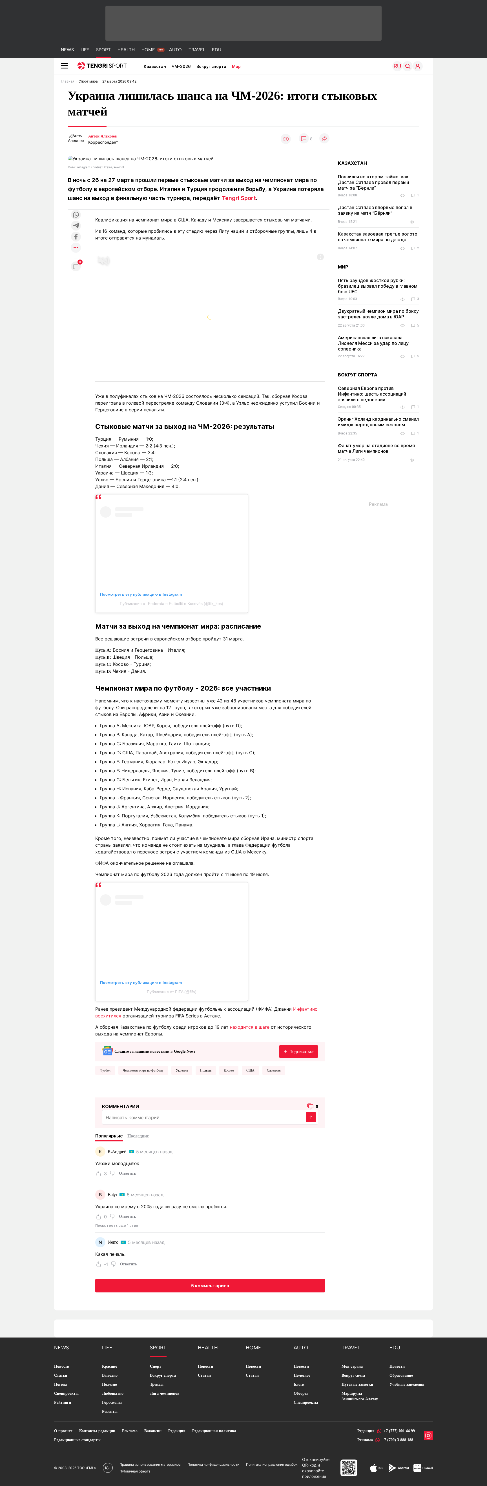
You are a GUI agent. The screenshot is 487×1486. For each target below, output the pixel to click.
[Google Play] (398, 1468)
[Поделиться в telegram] (76, 226)
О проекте (63, 1431)
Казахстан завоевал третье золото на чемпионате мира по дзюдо (377, 236)
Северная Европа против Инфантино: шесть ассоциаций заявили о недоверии (372, 393)
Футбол (105, 1070)
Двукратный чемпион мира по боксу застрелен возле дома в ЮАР (378, 314)
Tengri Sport (239, 198)
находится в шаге (249, 1027)
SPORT (103, 49)
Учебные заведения (406, 1384)
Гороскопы (112, 1402)
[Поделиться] (324, 138)
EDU (216, 49)
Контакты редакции (97, 1431)
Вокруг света (353, 1375)
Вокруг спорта (211, 66)
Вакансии (152, 1431)
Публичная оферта (134, 1471)
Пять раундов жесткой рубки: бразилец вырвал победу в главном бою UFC (377, 286)
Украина (182, 1070)
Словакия (274, 1070)
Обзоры (301, 1393)
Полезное (302, 1375)
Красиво (109, 1366)
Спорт (155, 1366)
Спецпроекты (66, 1393)
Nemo (113, 1242)
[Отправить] (311, 1117)
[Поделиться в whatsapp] (76, 215)
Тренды (156, 1384)
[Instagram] (428, 1435)
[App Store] (377, 1468)
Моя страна (352, 1366)
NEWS (67, 49)
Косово (229, 1070)
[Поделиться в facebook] (76, 237)
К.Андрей (117, 1151)
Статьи (60, 1375)
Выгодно (110, 1375)
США (250, 1070)
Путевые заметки (357, 1384)
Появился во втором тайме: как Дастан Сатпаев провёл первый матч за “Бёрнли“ (373, 182)
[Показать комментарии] (304, 138)
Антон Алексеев (102, 136)
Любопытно (112, 1393)
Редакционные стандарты (77, 1440)
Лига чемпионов (165, 1393)
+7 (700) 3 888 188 (397, 1440)
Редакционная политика (214, 1431)
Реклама (130, 1431)
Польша (205, 1070)
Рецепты (110, 1411)
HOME (148, 49)
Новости (61, 1366)
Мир (236, 66)
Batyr (112, 1194)
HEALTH (126, 49)
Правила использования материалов (150, 1464)
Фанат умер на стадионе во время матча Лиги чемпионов (376, 448)
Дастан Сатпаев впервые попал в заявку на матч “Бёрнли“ (375, 210)
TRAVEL (197, 49)
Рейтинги (62, 1402)
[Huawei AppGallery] (423, 1468)
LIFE (85, 49)
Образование (401, 1375)
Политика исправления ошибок (271, 1464)
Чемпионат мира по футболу (143, 1070)
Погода (60, 1384)
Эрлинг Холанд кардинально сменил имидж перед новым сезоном (378, 421)
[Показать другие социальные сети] (76, 248)
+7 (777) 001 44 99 (399, 1431)
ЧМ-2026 (181, 66)
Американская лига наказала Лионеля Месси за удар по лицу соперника (373, 343)
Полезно (109, 1384)
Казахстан (155, 66)
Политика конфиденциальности (213, 1464)
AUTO (175, 49)
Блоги (299, 1384)
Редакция (176, 1431)
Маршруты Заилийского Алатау (360, 1396)
